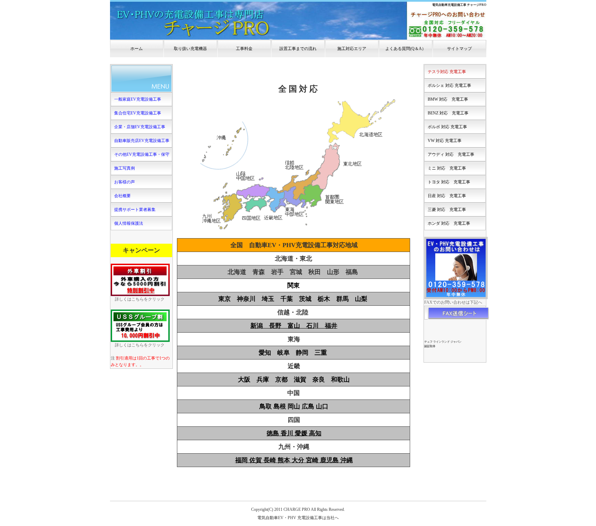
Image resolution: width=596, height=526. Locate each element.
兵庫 (263, 379)
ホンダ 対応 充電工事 (449, 223)
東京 (224, 298)
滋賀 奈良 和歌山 (322, 379)
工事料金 (244, 48)
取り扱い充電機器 (190, 48)
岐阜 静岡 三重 (302, 352)
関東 (293, 285)
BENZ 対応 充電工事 (448, 113)
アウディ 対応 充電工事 (451, 154)
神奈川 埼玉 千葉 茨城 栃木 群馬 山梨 (302, 298)
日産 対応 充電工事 (447, 195)
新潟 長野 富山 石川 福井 (293, 325)
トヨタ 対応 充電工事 (449, 182)
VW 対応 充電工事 (444, 140)
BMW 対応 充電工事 (448, 99)
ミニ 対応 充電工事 (447, 168)
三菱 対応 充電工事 (447, 209)
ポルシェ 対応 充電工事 (449, 85)
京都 (281, 379)
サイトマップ (459, 48)
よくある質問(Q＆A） (405, 48)
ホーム (136, 48)
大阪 (244, 379)
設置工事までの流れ (298, 48)
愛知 (265, 352)
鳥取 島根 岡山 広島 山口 (293, 406)
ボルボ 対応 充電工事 (447, 126)
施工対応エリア (351, 48)
